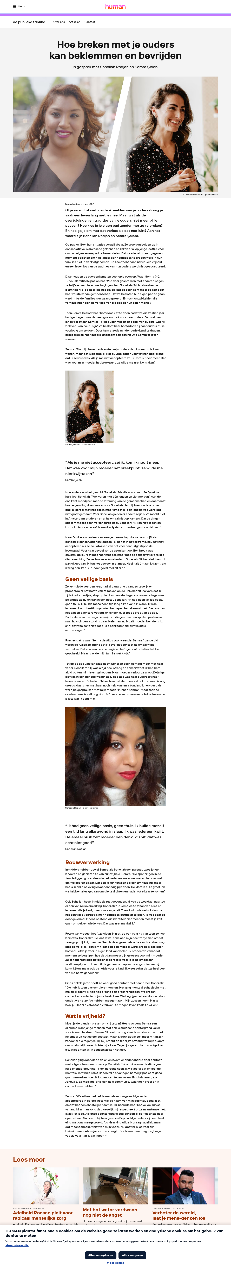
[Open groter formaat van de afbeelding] (89, 407)
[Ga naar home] (115, 6)
